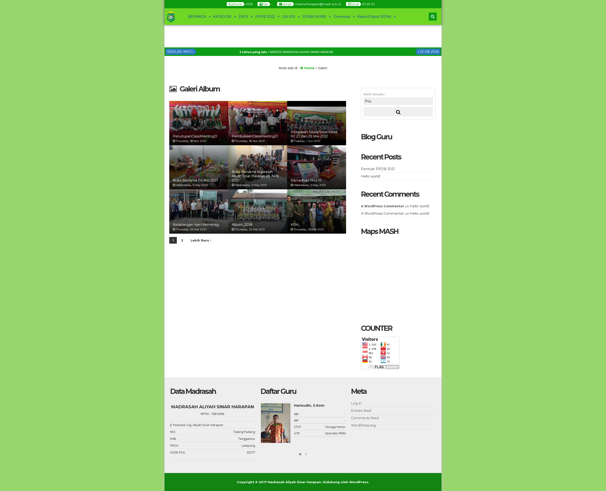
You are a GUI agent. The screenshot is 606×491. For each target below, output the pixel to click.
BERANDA (197, 16)
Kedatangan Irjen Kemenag (196, 225)
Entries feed (361, 411)
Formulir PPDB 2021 (378, 169)
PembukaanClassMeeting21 (255, 136)
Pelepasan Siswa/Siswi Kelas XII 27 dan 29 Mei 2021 (314, 134)
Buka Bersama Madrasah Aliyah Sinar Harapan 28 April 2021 (255, 176)
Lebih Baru (200, 240)
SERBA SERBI (314, 16)
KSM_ (295, 225)
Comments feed (365, 418)
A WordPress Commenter (382, 213)
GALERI (288, 16)
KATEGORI (222, 16)
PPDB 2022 (265, 16)
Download (341, 16)
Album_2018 (242, 225)
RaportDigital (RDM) (374, 16)
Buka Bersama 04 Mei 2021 (195, 180)
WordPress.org (363, 425)
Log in (356, 403)
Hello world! (370, 176)
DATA (243, 16)
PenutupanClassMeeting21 (195, 136)
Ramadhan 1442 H (306, 180)
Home (309, 67)
